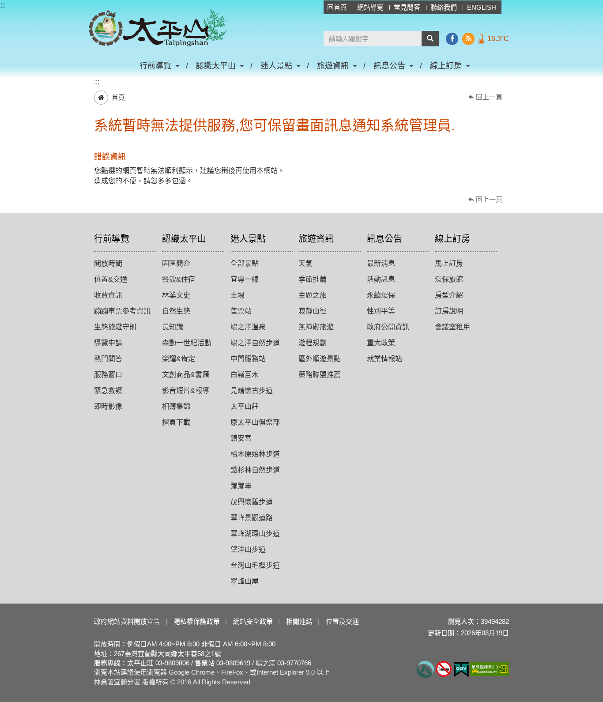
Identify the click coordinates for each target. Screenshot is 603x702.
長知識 (172, 327)
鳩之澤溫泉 (248, 327)
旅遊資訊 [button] (333, 65)
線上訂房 (452, 239)
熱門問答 (108, 358)
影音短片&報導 (185, 390)
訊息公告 (384, 239)
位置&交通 (110, 279)
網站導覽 (370, 7)
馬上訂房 (449, 263)
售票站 (241, 311)
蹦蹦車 (241, 486)
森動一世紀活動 (186, 343)
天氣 (305, 263)
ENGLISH (481, 7)
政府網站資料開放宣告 (127, 621)
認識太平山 (184, 239)
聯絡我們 (443, 7)
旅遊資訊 (316, 239)
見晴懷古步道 (251, 390)
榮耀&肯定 (178, 358)
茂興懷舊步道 (251, 502)
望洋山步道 (248, 549)
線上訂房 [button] (446, 65)
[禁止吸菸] (443, 668)
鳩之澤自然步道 (255, 343)
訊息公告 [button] (389, 65)
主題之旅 (312, 295)
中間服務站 (248, 358)
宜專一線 (244, 279)
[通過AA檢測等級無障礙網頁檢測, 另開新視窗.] (489, 668)
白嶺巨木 (244, 374)
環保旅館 (449, 279)
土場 (237, 295)
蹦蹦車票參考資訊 (122, 311)
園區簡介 (176, 263)
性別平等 (381, 311)
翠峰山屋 (244, 581)
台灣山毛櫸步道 (255, 565)
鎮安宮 (241, 438)
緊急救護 (108, 390)
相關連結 (299, 621)
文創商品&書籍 (185, 374)
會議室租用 (452, 327)
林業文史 (176, 295)
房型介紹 (449, 295)
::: (3, 5)
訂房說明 (449, 311)
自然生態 (176, 311)
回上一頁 (489, 97)
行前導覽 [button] (155, 65)
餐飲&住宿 (178, 279)
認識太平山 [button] (216, 65)
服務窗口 (108, 374)
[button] (430, 38)
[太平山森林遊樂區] (157, 28)
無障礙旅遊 (316, 327)
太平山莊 (244, 406)
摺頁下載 (176, 422)
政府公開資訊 (388, 327)
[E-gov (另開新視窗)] (461, 668)
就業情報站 (384, 358)
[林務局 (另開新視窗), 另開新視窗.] (425, 668)
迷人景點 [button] (276, 65)
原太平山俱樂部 (255, 422)
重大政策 (381, 343)
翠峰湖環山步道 (255, 533)
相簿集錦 (176, 406)
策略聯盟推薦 (319, 374)
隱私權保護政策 (196, 621)
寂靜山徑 (312, 311)
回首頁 (337, 7)
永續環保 (381, 295)
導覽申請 (108, 343)
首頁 (118, 97)
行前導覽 (111, 239)
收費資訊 (108, 295)
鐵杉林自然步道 (255, 470)
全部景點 (244, 263)
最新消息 (381, 263)
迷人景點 (248, 239)
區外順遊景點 (319, 358)
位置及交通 (342, 621)
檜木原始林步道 (255, 454)
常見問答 (407, 7)
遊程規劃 (312, 343)
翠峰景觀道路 (251, 517)
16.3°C (498, 38)
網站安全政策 (253, 621)
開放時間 (108, 263)
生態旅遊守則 (115, 327)
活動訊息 (381, 279)
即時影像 (108, 406)
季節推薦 (312, 279)
